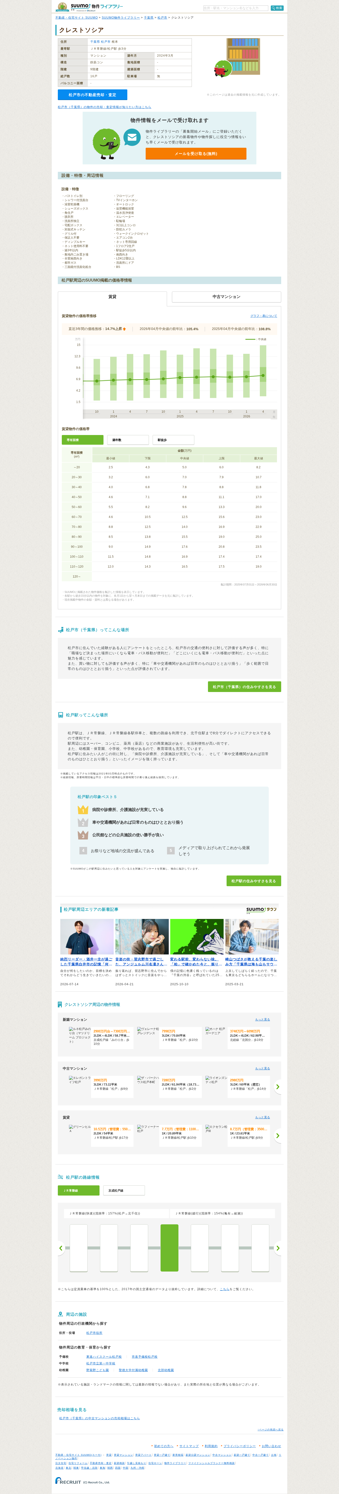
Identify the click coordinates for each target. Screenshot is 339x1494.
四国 (118, 1467)
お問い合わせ (271, 1446)
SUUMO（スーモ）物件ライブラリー (89, 7)
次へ (277, 1248)
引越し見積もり (136, 1463)
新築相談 (119, 1463)
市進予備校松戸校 (145, 1356)
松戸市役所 (94, 1333)
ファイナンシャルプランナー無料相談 (211, 1463)
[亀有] (109, 1248)
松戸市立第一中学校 (100, 1363)
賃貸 (109, 1455)
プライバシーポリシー (240, 1446)
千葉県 (149, 17)
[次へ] (277, 1086)
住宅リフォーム (78, 1463)
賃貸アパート (143, 1455)
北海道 (59, 1467)
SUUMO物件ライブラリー (121, 17)
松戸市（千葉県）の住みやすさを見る (244, 687)
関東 (76, 1467)
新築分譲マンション (198, 1455)
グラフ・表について (263, 316)
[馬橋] (230, 1248)
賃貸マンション (123, 1455)
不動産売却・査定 (101, 1463)
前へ (61, 1248)
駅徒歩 (162, 440)
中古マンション (222, 1455)
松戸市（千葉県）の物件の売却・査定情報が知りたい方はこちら (104, 107)
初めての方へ (163, 1446)
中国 (125, 1467)
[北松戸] (199, 1248)
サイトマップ (189, 1446)
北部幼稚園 (166, 1370)
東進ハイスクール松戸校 (104, 1356)
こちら (225, 1289)
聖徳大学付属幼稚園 (133, 1370)
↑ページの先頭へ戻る (271, 1429)
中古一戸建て (260, 1455)
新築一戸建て (242, 1455)
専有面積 (73, 440)
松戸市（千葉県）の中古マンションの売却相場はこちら (99, 1418)
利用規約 (211, 1446)
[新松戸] (260, 1248)
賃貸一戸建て (162, 1455)
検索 (279, 8)
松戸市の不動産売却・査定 (92, 95)
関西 (110, 1467)
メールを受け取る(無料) (196, 153)
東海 (102, 1467)
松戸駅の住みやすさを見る (254, 881)
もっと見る (262, 1019)
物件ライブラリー (175, 1463)
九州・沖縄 (137, 1467)
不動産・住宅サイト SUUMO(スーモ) (78, 1455)
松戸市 (162, 17)
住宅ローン (155, 1463)
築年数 (116, 440)
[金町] (139, 1248)
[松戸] (169, 1248)
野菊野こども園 (97, 1370)
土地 (273, 1455)
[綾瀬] (78, 1248)
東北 (68, 1467)
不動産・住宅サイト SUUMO (76, 17)
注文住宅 (60, 1463)
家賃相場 (177, 1455)
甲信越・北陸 (89, 1467)
